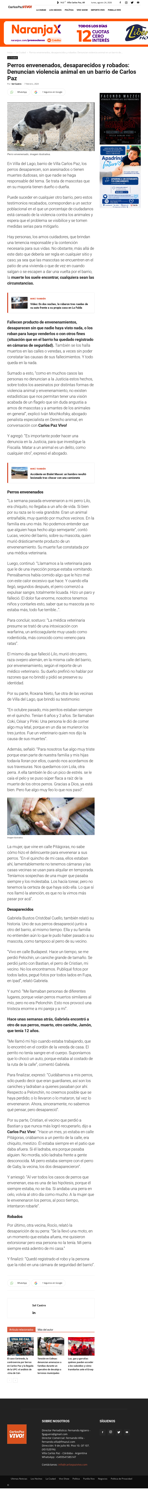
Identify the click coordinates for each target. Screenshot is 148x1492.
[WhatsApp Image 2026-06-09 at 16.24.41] (120, 143)
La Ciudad (41, 10)
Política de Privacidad (121, 1478)
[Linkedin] (35, 1313)
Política (69, 10)
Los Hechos (55, 10)
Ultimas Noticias (19, 1478)
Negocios (102, 1478)
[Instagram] (126, 2)
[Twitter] (132, 2)
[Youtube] (138, 2)
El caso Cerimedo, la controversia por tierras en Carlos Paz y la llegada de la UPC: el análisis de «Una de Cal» (20, 1365)
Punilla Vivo (114, 10)
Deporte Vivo (98, 10)
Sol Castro (16, 83)
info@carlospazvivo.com (72, 1464)
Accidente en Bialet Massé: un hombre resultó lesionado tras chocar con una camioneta (58, 476)
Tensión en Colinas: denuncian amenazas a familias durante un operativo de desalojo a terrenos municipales (49, 1365)
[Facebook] (120, 2)
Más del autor (45, 1329)
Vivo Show (82, 10)
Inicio (9, 52)
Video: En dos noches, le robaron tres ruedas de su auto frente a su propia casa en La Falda (59, 305)
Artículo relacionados (21, 1329)
